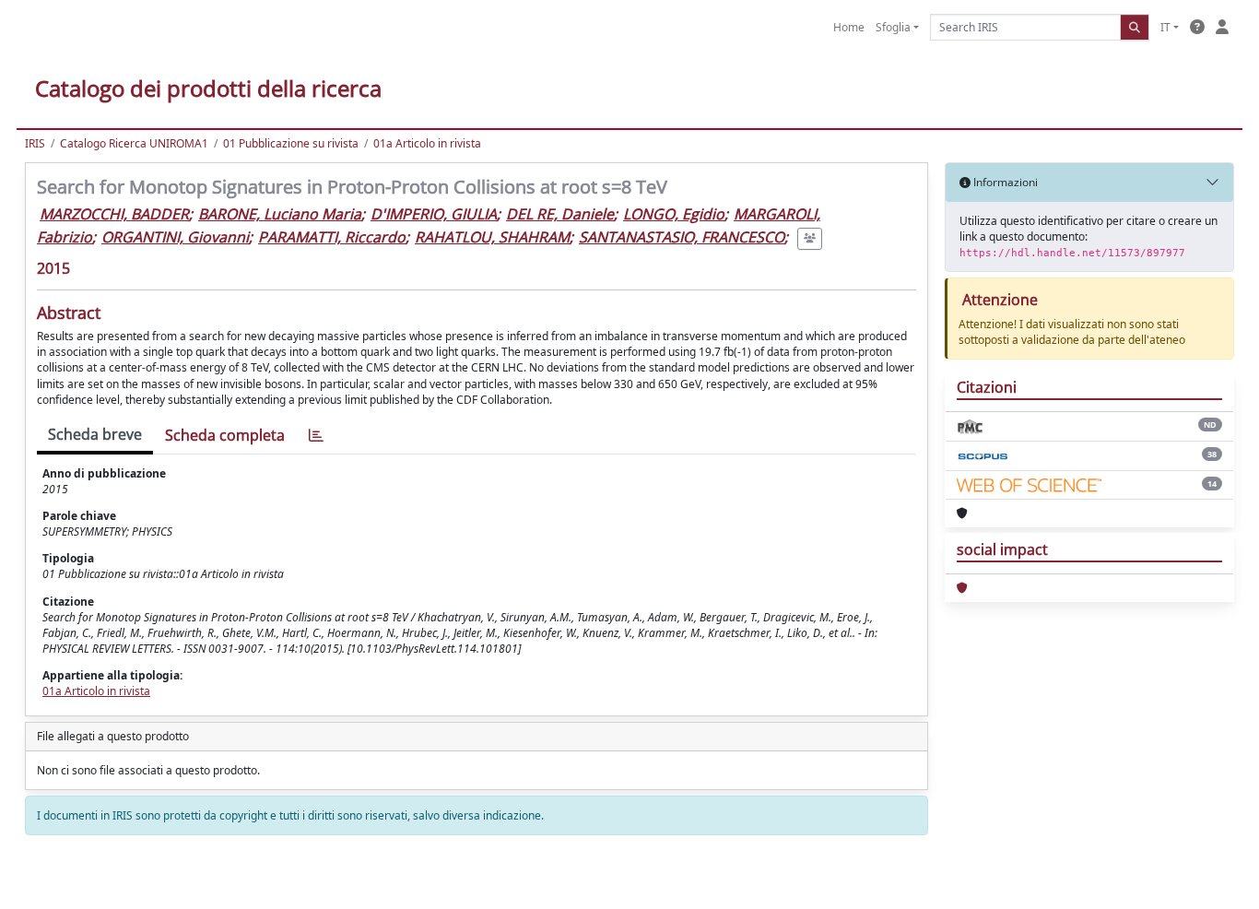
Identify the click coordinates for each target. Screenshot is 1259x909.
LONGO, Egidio (673, 214)
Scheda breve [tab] (95, 434)
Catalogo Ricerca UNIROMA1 (134, 143)
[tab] (316, 436)
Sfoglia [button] (893, 27)
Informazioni (1004, 182)
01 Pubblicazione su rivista (291, 143)
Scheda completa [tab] (225, 435)
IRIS (35, 143)
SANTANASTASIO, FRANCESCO (681, 237)
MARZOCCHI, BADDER (114, 214)
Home (849, 27)
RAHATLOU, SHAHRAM (492, 237)
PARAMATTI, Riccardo (332, 237)
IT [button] (1165, 27)
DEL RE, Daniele (560, 214)
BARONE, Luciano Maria (279, 214)
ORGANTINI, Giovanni (175, 237)
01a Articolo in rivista (427, 143)
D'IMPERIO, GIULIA (434, 214)
